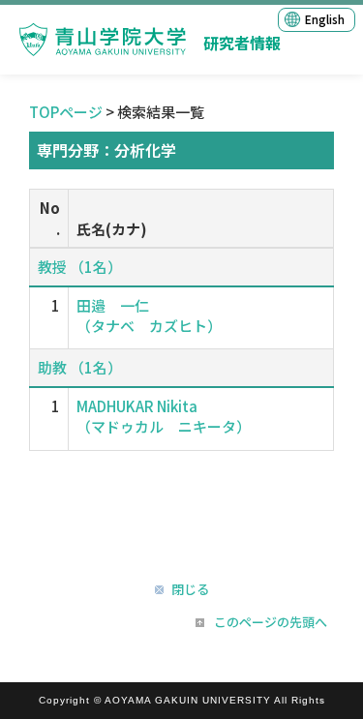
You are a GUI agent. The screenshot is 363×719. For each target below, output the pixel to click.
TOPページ (66, 112)
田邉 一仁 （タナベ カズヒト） (149, 315)
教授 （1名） (80, 266)
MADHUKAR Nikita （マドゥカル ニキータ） (163, 416)
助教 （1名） (80, 367)
